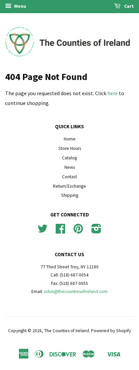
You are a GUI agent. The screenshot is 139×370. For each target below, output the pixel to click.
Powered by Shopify (111, 331)
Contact (69, 177)
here (112, 93)
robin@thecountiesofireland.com (76, 291)
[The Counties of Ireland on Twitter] (42, 231)
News (69, 167)
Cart (128, 6)
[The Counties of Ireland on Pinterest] (78, 231)
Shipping (69, 195)
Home (70, 139)
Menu (19, 6)
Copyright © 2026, (26, 331)
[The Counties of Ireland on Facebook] (60, 231)
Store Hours (69, 148)
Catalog (69, 158)
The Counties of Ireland (66, 331)
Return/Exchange (69, 186)
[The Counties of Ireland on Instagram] (96, 231)
